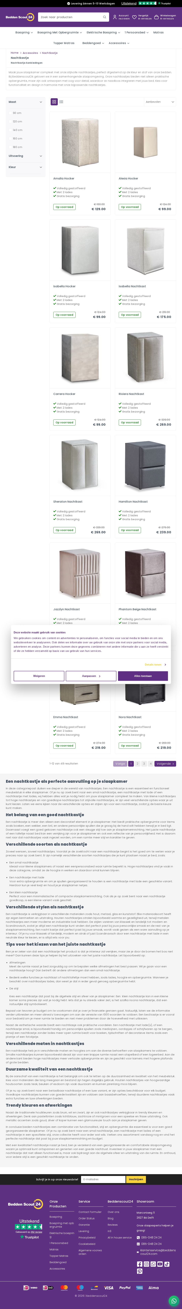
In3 (109, 1231)
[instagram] (146, 1264)
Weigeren (39, 675)
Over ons (113, 1212)
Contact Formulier (90, 1212)
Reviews (113, 1225)
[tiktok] (167, 1264)
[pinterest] (140, 1271)
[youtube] (160, 1264)
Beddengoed (91, 43)
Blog (110, 1218)
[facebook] (140, 1264)
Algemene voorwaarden (90, 1252)
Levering (84, 1231)
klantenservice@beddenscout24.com (158, 1252)
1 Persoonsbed (135, 32)
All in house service (120, 1237)
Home (14, 53)
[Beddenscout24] (25, 1206)
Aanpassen (89, 675)
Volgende (164, 764)
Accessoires (117, 43)
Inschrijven (136, 1179)
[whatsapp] (153, 1264)
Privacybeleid (87, 1237)
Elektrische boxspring (102, 32)
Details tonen (153, 664)
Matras (158, 32)
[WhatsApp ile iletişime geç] (174, 1301)
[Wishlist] (77, 171)
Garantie (84, 1225)
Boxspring (22, 32)
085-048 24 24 (151, 1237)
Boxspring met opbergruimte (58, 32)
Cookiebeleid (87, 1244)
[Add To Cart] (83, 171)
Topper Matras (63, 43)
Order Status (87, 1218)
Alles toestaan (143, 675)
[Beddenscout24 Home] (20, 17)
